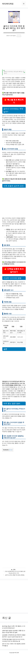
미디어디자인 (7, 4)
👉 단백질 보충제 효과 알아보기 (14, 270)
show (10, 450)
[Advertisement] (14, 54)
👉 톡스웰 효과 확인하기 (14, 101)
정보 (14, 569)
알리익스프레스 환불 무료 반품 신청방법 (14, 575)
